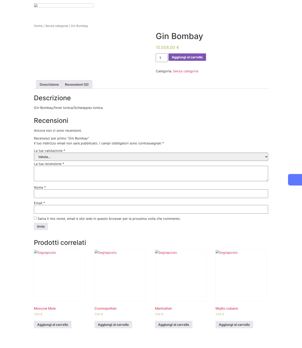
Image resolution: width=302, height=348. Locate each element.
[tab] (49, 84)
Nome (40, 187)
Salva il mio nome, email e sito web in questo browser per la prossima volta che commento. (109, 218)
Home (38, 26)
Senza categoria (56, 26)
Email (39, 203)
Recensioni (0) (77, 84)
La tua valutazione (49, 150)
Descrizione (49, 84)
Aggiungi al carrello (187, 57)
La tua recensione (49, 163)
